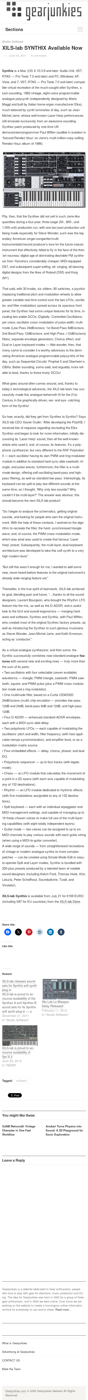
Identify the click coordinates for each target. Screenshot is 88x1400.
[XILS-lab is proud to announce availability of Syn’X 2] (20, 1035)
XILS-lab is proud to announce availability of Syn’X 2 (18, 1052)
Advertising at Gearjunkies (18, 1352)
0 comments (39, 55)
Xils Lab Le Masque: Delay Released (55, 1003)
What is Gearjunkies (14, 1343)
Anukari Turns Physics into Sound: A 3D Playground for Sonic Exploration (64, 1130)
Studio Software (12, 41)
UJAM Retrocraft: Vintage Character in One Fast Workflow (18, 1130)
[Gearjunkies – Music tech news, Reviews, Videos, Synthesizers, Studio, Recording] (44, 10)
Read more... (63, 1309)
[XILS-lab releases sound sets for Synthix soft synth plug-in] (22, 1000)
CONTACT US (11, 1360)
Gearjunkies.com (15, 1391)
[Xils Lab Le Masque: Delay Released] (59, 989)
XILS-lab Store (70, 901)
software (21, 1080)
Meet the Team (11, 1369)
